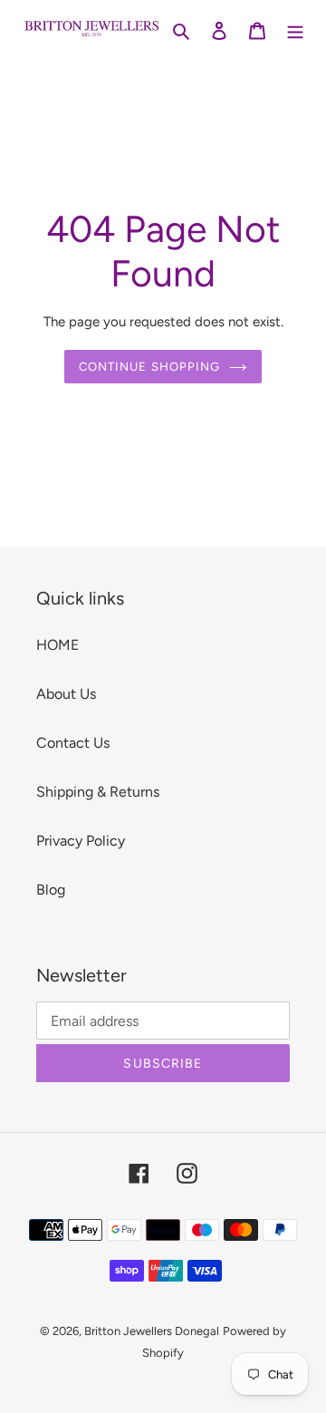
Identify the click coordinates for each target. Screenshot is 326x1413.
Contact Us (73, 742)
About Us (66, 693)
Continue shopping (149, 366)
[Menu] (295, 30)
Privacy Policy (80, 840)
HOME (57, 644)
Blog (50, 889)
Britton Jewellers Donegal (151, 1331)
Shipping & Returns (97, 791)
